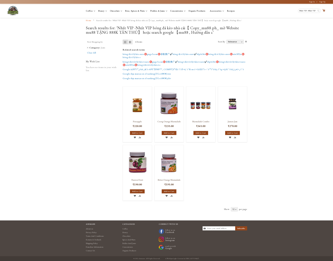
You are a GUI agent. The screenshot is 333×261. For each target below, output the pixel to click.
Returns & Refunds (93, 240)
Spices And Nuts (128, 240)
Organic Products (129, 250)
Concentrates (127, 247)
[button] (135, 137)
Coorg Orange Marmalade (169, 121)
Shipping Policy (92, 243)
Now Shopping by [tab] (95, 42)
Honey (125, 232)
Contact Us (90, 250)
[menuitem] (89, 11)
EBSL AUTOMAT (192, 258)
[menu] (166, 11)
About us (89, 229)
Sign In (312, 2)
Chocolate (126, 236)
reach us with (170, 247)
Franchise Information (94, 247)
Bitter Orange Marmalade (169, 179)
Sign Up (322, 2)
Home (89, 20)
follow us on (170, 231)
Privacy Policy (91, 232)
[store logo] (13, 11)
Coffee (125, 229)
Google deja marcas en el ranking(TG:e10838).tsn (147, 73)
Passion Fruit (137, 179)
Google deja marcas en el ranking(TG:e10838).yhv (147, 78)
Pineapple (137, 121)
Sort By (221, 41)
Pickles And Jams (129, 243)
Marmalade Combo (200, 121)
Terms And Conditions (95, 236)
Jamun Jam (232, 121)
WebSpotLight (172, 258)
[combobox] (309, 11)
